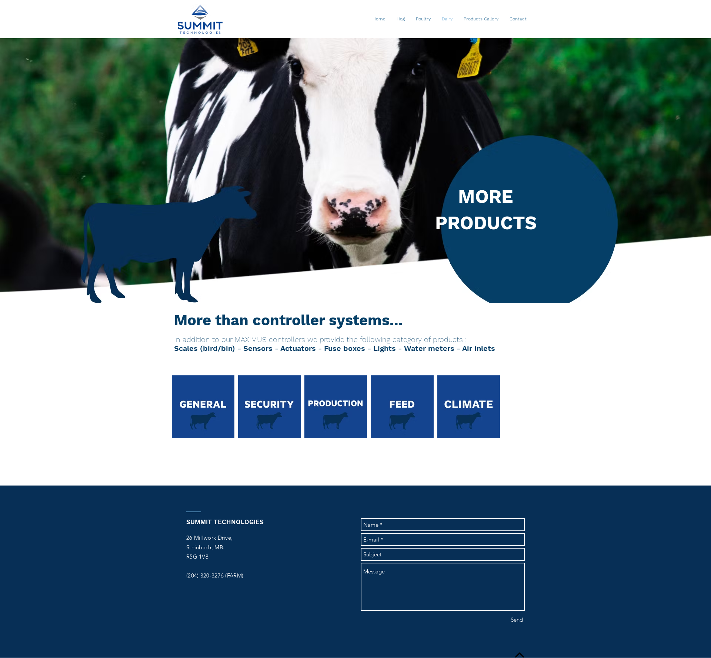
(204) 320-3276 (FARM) (214, 575)
